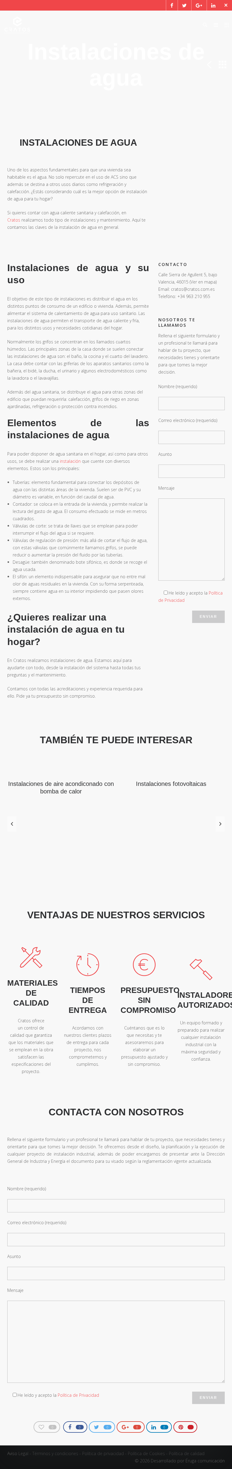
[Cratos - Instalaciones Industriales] (17, 25)
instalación (70, 461)
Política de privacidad (103, 1453)
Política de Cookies (146, 1453)
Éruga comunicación (205, 1461)
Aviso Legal (17, 1453)
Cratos (13, 220)
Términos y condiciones (55, 1453)
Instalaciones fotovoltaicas (171, 783)
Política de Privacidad (78, 1395)
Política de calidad (187, 1453)
